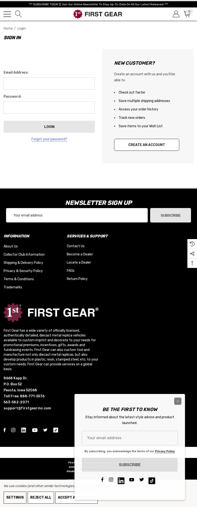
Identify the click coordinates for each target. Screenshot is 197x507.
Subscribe (171, 215)
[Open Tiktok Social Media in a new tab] (56, 429)
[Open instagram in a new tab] (14, 429)
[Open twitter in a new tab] (46, 429)
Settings (15, 497)
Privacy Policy (165, 451)
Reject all (40, 497)
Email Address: (16, 72)
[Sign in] (175, 14)
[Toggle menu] (7, 14)
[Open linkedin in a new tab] (24, 429)
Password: (12, 97)
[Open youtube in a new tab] (35, 429)
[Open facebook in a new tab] (4, 429)
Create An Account (146, 145)
